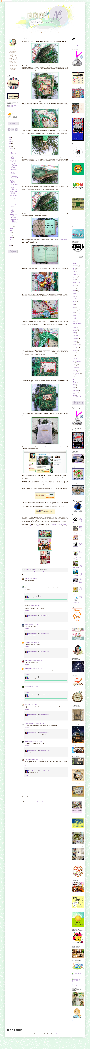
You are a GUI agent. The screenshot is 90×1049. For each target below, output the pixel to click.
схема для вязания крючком (76, 371)
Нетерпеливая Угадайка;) (80, 537)
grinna (26, 686)
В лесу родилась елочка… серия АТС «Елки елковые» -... (13, 204)
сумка (74, 369)
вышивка (75, 280)
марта (11, 239)
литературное (76, 313)
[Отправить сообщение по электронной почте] (38, 569)
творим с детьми (76, 373)
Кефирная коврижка (14, 184)
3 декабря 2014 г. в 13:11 (35, 605)
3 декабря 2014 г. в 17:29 (32, 704)
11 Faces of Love (76, 262)
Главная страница (44, 798)
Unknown (27, 642)
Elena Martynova (28, 660)
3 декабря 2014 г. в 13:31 (44, 651)
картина (74, 301)
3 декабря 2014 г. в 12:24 (34, 578)
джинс (74, 290)
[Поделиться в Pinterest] (46, 569)
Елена (26, 624)
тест (74, 374)
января (11, 243)
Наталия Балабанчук (32, 596)
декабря (11, 148)
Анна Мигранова (40, 1033)
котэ (74, 307)
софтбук (43, 571)
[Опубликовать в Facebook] (44, 569)
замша (74, 293)
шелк (74, 387)
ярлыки (74, 395)
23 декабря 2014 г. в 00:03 (37, 741)
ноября (11, 224)
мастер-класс (75, 317)
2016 (10, 143)
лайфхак (74, 310)
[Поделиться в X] (43, 569)
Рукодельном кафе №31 (27, 525)
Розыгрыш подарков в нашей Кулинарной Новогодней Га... (14, 221)
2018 (10, 139)
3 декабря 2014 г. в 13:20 (34, 642)
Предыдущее (65, 798)
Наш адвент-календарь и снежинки (12, 181)
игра (74, 296)
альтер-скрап (75, 265)
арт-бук (74, 268)
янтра (74, 393)
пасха (74, 333)
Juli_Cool (27, 578)
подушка (75, 336)
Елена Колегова (28, 741)
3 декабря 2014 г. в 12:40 (34, 586)
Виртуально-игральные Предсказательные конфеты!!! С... (14, 151)
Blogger (57, 1033)
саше (74, 355)
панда (74, 332)
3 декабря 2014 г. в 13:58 (37, 660)
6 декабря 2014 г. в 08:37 (44, 694)
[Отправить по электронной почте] (41, 569)
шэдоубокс (75, 392)
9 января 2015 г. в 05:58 (44, 770)
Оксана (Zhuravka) (29, 759)
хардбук (74, 382)
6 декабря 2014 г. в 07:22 (44, 677)
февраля (11, 241)
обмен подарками (76, 326)
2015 (10, 145)
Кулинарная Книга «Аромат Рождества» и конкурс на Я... (13, 216)
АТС (74, 269)
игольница (75, 295)
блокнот (27, 571)
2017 (10, 141)
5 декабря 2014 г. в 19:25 (40, 723)
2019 (10, 137)
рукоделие (75, 350)
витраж (74, 279)
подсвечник (75, 335)
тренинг (74, 376)
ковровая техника (76, 302)
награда (74, 320)
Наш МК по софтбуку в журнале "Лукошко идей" (13, 187)
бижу (74, 271)
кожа (74, 304)
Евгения (27, 586)
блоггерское (75, 274)
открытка (75, 330)
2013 (10, 245)
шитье (74, 388)
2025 (10, 136)
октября (11, 226)
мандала (74, 315)
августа (11, 230)
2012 (10, 247)
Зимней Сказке (38, 525)
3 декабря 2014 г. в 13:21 (44, 615)
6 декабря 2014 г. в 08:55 (44, 732)
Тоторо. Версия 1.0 (13, 197)
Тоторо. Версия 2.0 (13, 195)
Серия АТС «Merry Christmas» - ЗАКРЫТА (13, 192)
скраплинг (75, 358)
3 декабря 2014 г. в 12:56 (44, 596)
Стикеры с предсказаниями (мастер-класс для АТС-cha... (14, 176)
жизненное (75, 291)
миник (74, 318)
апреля (11, 237)
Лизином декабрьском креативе (59, 524)
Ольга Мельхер (28, 668)
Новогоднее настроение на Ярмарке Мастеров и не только (13, 210)
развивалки (75, 345)
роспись (74, 349)
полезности (75, 338)
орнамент (75, 329)
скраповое (40, 571)
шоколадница (76, 390)
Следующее (24, 798)
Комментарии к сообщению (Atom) (36, 801)
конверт (74, 306)
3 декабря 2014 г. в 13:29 (44, 633)
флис (74, 381)
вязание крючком (76, 282)
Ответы (27, 593)
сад (73, 353)
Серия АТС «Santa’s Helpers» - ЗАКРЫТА (13, 172)
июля (11, 232)
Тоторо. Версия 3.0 (13, 169)
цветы (74, 385)
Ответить (27, 582)
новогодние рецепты (63, 239)
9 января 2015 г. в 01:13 (38, 759)
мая (11, 235)
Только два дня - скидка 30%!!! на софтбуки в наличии (14, 156)
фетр (74, 379)
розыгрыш (75, 347)
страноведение (76, 367)
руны (74, 352)
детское (74, 288)
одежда (74, 327)
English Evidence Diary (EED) (77, 397)
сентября (12, 228)
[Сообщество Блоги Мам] (77, 1017)
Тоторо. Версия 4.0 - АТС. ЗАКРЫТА (14, 161)
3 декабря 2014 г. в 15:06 (33, 686)
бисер (74, 273)
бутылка (74, 277)
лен (74, 312)
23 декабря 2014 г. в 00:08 (44, 750)
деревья (74, 287)
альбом (74, 263)
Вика (26, 704)
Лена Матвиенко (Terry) (30, 723)
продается (36, 571)
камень (74, 299)
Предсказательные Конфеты (76, 340)
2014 (10, 146)
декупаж (75, 285)
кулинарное (31, 571)
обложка (75, 321)
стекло (74, 365)
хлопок (47, 571)
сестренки (75, 356)
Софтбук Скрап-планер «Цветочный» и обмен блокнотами (13, 165)
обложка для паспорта (77, 323)
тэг (73, 378)
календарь (75, 298)
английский (75, 266)
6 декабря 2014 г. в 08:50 (44, 714)
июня (11, 234)
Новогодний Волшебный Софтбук (12, 200)
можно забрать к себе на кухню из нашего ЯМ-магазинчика (54, 446)
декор (74, 284)
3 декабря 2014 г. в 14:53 (37, 668)
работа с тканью (76, 344)
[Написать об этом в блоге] (42, 569)
